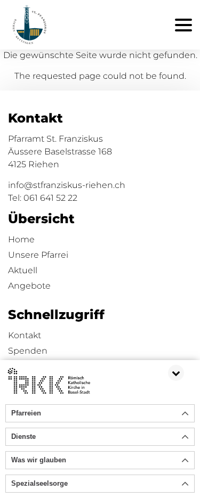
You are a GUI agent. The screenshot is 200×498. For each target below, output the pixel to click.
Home (21, 239)
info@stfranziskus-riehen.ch (66, 185)
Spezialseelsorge (39, 483)
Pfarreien (26, 413)
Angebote (29, 286)
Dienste (23, 436)
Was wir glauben (38, 460)
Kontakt (24, 335)
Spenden (27, 351)
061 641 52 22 (50, 198)
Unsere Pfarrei (38, 255)
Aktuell (22, 270)
